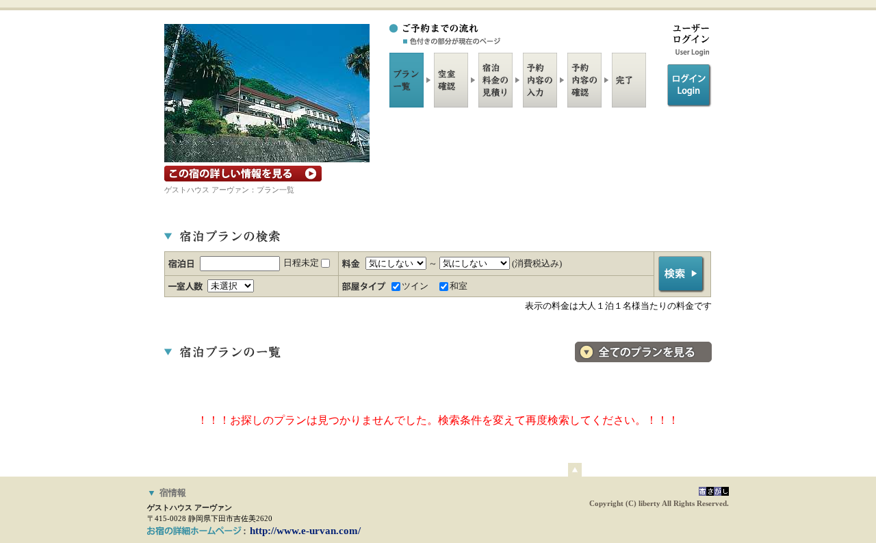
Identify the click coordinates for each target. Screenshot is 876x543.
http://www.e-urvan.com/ (305, 530)
